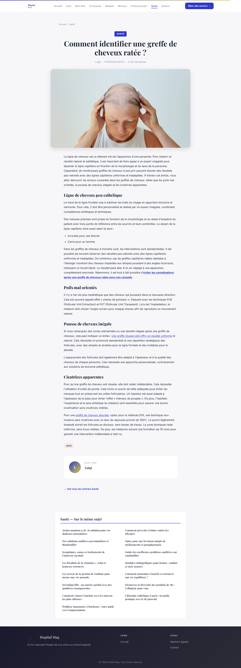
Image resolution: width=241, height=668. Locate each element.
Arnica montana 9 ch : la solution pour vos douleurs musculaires (86, 532)
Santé (154, 5)
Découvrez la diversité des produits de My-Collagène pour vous (150, 586)
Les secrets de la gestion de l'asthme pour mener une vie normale (86, 575)
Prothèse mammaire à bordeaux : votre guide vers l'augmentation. (88, 608)
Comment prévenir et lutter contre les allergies (147, 532)
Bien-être (80, 5)
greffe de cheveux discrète (92, 415)
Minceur (122, 5)
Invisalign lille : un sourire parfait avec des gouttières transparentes (87, 586)
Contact (174, 647)
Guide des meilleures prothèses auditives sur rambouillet (151, 553)
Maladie (109, 5)
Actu (68, 5)
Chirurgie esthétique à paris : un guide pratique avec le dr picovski (147, 597)
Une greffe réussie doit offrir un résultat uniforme (141, 336)
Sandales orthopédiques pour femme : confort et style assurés (151, 564)
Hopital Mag (49, 637)
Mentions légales (179, 641)
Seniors (165, 5)
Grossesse (95, 5)
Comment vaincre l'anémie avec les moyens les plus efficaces (87, 597)
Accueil (58, 5)
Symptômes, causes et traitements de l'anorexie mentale (83, 553)
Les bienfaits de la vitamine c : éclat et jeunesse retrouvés (84, 564)
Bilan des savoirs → (199, 5)
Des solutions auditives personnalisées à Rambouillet (85, 542)
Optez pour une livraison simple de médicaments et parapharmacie (145, 542)
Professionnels (139, 5)
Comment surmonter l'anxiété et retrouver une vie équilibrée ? (149, 575)
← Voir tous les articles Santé (81, 488)
